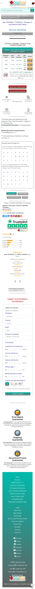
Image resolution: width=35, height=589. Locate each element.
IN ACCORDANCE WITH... (16, 290)
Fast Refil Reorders (17, 499)
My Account (17, 510)
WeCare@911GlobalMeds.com (17, 572)
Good (24, 349)
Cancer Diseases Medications (17, 491)
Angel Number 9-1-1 (17, 482)
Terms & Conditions (17, 521)
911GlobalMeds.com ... (13, 131)
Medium (18, 553)
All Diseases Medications (17, 488)
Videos (25, 197)
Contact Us (17, 532)
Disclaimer (17, 527)
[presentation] (15, 279)
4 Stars (4, 243)
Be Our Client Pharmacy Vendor (17, 519)
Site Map (17, 530)
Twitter (18, 541)
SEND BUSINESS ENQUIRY (17, 91)
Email (7, 327)
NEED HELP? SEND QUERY (18, 87)
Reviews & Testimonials (17, 485)
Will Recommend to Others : (14, 374)
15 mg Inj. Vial (17, 33)
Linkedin (18, 544)
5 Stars (4, 240)
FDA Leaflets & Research (14, 197)
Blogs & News (17, 513)
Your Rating (9, 342)
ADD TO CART (30, 60)
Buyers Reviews (11, 193)
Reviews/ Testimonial (12, 334)
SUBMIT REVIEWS (17, 394)
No (6, 370)
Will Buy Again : (10, 367)
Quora (18, 556)
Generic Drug (28, 72)
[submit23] (32, 10)
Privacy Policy (17, 524)
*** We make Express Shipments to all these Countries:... (14, 137)
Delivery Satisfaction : (12, 360)
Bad (6, 349)
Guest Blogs (17, 516)
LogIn (17, 507)
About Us (17, 480)
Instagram (18, 547)
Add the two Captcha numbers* (15, 380)
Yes (23, 370)
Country (8, 320)
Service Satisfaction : (11, 353)
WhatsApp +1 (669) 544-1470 (17, 565)
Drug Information (23, 193)
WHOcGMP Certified (18, 72)
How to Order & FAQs (17, 496)
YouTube (18, 550)
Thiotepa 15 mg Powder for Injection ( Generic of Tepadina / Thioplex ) (17, 50)
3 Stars (4, 245)
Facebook (18, 538)
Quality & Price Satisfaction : (14, 346)
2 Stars (4, 247)
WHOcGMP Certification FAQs (17, 502)
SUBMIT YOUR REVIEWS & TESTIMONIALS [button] (17, 300)
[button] (17, 352)
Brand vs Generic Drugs (17, 494)
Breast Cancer (10, 15)
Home (3, 15)
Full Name (8, 313)
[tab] (11, 193)
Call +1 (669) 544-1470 (17, 562)
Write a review (6, 209)
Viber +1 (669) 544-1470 (17, 569)
